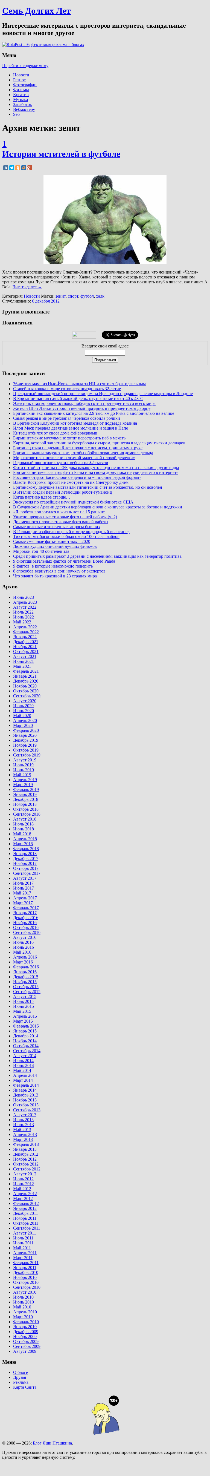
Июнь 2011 (23, 1243)
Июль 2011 (23, 1238)
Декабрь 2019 (25, 740)
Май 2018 (22, 833)
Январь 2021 (25, 676)
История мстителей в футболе (61, 154)
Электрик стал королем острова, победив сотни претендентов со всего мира (84, 403)
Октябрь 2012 (26, 1164)
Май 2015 (22, 1011)
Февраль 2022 (26, 631)
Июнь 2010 (23, 1302)
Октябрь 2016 (26, 927)
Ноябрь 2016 (25, 922)
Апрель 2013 (25, 1134)
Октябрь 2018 (26, 809)
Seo (16, 114)
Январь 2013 (25, 1149)
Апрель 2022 (25, 627)
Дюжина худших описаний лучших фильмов (55, 546)
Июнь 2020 (23, 710)
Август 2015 (24, 996)
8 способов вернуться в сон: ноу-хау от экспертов (59, 571)
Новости (21, 75)
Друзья (19, 1377)
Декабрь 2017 (25, 858)
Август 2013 (24, 1114)
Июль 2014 (23, 1060)
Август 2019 (24, 760)
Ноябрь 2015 (25, 981)
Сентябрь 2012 (26, 1169)
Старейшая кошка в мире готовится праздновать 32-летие (67, 388)
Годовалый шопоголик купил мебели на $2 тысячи (60, 462)
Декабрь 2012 (25, 1154)
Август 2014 (24, 1055)
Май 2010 (22, 1307)
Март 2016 (23, 962)
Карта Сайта (24, 1387)
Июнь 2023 (23, 597)
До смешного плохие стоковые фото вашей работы (60, 521)
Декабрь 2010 (25, 1272)
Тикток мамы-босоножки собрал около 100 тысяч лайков (66, 536)
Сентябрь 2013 (26, 1109)
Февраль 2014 (26, 1085)
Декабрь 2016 (25, 917)
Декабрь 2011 (25, 1213)
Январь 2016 (25, 971)
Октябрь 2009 (26, 1341)
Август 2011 (24, 1233)
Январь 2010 (25, 1326)
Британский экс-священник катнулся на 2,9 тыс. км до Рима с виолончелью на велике (93, 413)
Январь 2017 (25, 912)
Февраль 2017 (26, 907)
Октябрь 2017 (26, 868)
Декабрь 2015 (25, 976)
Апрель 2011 (25, 1252)
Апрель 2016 (25, 957)
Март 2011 (23, 1257)
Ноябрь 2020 (25, 686)
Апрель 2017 (25, 898)
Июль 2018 (23, 824)
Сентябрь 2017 (26, 873)
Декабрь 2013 (25, 1095)
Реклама (20, 1382)
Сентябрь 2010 (26, 1287)
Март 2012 (23, 1198)
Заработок (22, 104)
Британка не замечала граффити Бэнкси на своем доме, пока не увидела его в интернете (95, 472)
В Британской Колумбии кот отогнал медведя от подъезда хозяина (75, 423)
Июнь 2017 (23, 888)
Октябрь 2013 (26, 1105)
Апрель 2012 (25, 1193)
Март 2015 (23, 1021)
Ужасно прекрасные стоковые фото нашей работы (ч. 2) (65, 516)
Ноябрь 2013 (25, 1100)
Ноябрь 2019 (25, 745)
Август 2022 (24, 607)
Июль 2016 (23, 942)
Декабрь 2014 (25, 1036)
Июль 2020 (23, 705)
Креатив (21, 94)
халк (100, 296)
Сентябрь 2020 (26, 696)
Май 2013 (22, 1129)
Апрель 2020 (25, 720)
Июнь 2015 (23, 1006)
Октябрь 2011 (25, 1223)
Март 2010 (23, 1316)
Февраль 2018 (26, 848)
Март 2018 (23, 843)
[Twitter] (11, 167)
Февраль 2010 (26, 1321)
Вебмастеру (24, 109)
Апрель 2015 (25, 1016)
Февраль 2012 (26, 1203)
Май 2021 (22, 666)
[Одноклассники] (17, 167)
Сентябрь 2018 (26, 814)
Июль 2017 (23, 883)
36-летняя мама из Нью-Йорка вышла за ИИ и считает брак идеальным (79, 383)
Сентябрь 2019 (26, 755)
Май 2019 (22, 774)
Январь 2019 (25, 794)
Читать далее (27, 286)
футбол (87, 296)
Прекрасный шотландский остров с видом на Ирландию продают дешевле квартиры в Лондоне (103, 393)
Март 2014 (23, 1080)
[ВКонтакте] (5, 167)
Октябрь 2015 (26, 986)
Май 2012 (22, 1188)
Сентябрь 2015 (26, 991)
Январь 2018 (25, 853)
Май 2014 (22, 1070)
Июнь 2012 (23, 1183)
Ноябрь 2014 (25, 1040)
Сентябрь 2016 (26, 932)
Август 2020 (24, 700)
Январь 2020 (25, 735)
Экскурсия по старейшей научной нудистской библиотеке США (73, 502)
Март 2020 (23, 725)
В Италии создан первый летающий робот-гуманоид (62, 492)
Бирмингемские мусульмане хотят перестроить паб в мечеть (69, 438)
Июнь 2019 (23, 769)
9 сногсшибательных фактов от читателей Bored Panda (64, 561)
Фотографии (25, 84)
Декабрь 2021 (25, 641)
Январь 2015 (25, 1031)
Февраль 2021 (26, 671)
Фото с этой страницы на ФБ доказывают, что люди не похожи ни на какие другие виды (96, 467)
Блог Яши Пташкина (52, 1443)
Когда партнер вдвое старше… (41, 497)
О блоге (20, 1372)
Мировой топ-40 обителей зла (41, 551)
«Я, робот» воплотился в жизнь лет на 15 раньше (59, 512)
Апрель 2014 (25, 1075)
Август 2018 (24, 819)
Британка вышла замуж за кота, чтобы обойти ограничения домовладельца (83, 452)
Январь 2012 (25, 1208)
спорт (73, 296)
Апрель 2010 (25, 1312)
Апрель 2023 (25, 602)
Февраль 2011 (26, 1262)
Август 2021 (24, 656)
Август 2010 (24, 1292)
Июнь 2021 (23, 661)
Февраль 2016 (26, 967)
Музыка (20, 99)
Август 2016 (24, 937)
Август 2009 (24, 1351)
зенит (61, 296)
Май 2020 (22, 715)
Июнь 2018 (23, 829)
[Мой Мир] (23, 167)
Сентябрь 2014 (26, 1050)
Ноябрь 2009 (25, 1336)
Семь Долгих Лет (36, 11)
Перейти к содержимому (25, 65)
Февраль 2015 (26, 1026)
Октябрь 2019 (26, 750)
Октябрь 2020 (26, 691)
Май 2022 (22, 622)
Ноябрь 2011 (24, 1218)
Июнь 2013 (23, 1124)
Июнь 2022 (23, 617)
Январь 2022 (25, 636)
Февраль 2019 (26, 789)
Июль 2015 (23, 1001)
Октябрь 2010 (26, 1282)
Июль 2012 (23, 1178)
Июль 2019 (23, 765)
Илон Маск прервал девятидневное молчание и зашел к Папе (70, 428)
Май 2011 (22, 1247)
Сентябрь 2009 (26, 1346)
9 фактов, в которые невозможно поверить (53, 566)
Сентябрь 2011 (26, 1228)
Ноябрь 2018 (25, 804)
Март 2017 (23, 902)
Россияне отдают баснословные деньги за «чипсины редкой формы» (77, 477)
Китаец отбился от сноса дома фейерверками (55, 433)
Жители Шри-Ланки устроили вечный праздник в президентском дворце (81, 408)
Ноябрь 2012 (25, 1159)
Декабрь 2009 (25, 1331)
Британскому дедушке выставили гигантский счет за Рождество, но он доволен (87, 487)
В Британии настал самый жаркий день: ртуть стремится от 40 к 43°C (78, 398)
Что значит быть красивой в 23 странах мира (55, 576)
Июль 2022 (23, 612)
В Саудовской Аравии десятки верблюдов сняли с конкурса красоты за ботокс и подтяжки (97, 507)
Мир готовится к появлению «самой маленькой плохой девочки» (74, 457)
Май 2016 (22, 952)
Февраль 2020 (26, 730)
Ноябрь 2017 (25, 863)
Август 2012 (24, 1174)
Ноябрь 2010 (25, 1277)
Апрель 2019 (25, 779)
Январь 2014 (25, 1090)
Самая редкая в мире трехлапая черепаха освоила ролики (66, 418)
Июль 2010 (23, 1297)
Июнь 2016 (23, 947)
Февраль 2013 (26, 1144)
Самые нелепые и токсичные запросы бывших (56, 526)
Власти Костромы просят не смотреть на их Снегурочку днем (71, 482)
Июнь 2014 (23, 1065)
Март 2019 (23, 784)
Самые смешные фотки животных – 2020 (51, 541)
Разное (19, 79)
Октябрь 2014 (26, 1045)
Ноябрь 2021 (25, 646)
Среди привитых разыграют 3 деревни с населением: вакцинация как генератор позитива (97, 556)
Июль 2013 (23, 1119)
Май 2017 (22, 893)
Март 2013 (23, 1139)
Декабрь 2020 (25, 681)
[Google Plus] (29, 167)
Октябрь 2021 (26, 651)
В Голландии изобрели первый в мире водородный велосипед (71, 531)
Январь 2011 (24, 1267)
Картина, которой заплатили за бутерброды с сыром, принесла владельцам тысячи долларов (99, 443)
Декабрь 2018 (25, 799)
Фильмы (21, 89)
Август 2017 (24, 878)
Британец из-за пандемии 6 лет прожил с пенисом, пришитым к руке (77, 447)
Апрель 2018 (25, 838)
